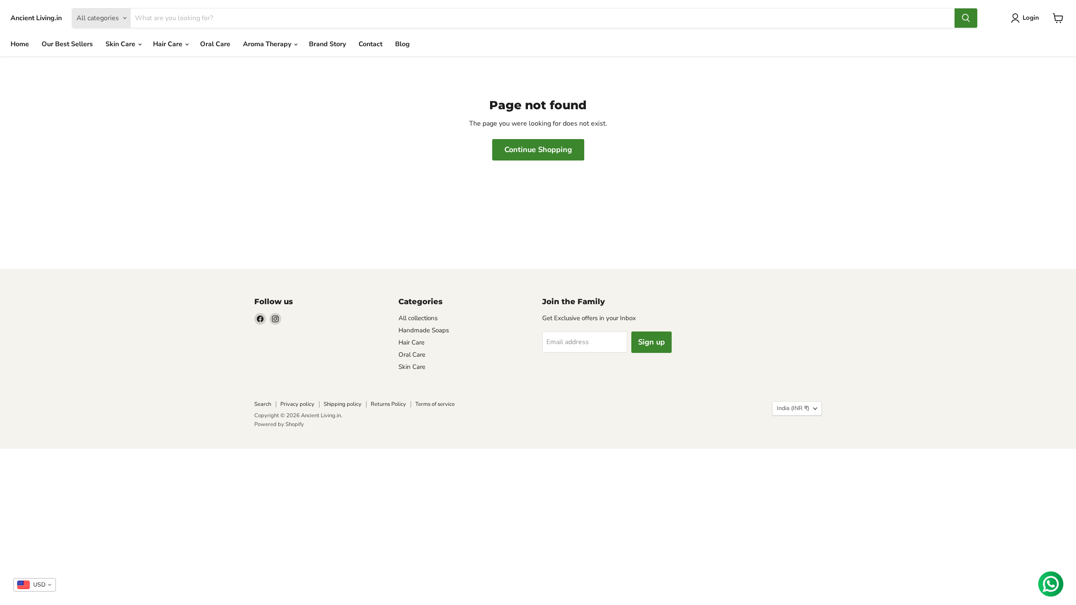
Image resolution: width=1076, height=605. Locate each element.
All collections (418, 318)
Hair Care (168, 44)
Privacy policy (297, 404)
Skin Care (121, 44)
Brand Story (327, 44)
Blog (402, 44)
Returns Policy (388, 404)
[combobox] (34, 585)
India (793, 408)
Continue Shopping (538, 150)
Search (262, 404)
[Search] (966, 18)
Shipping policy (342, 404)
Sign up (651, 342)
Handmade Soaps (423, 330)
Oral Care (215, 44)
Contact (370, 44)
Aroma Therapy (268, 44)
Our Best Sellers (67, 44)
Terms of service (435, 404)
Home (20, 44)
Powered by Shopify (279, 424)
